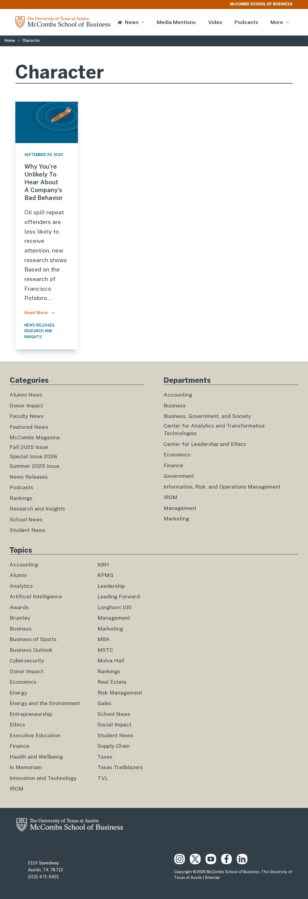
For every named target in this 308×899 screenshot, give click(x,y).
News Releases (39, 325)
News (132, 22)
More (276, 22)
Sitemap (212, 878)
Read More (36, 313)
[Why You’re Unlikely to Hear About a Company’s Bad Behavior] (46, 122)
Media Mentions (176, 22)
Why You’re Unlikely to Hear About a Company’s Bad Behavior (43, 182)
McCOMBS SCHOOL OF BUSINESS (261, 4)
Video (215, 22)
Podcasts (246, 22)
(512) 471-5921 (43, 876)
